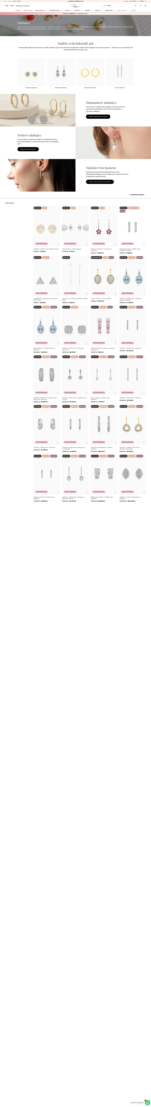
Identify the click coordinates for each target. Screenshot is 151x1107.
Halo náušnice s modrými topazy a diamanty (44, 348)
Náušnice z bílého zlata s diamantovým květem (74, 398)
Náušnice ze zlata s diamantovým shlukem (130, 497)
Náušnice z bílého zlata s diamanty (130, 348)
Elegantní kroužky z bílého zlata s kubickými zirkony (130, 249)
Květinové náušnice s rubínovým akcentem (101, 249)
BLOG (12, 6)
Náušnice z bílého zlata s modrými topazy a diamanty (130, 299)
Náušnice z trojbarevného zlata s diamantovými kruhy (130, 448)
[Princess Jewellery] (75, 5)
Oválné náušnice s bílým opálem (101, 298)
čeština (142, 1)
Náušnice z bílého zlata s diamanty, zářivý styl (73, 348)
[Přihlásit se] (140, 5)
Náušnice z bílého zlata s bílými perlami (46, 249)
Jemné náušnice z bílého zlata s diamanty (101, 398)
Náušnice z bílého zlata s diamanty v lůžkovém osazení (73, 497)
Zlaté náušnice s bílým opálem (71, 249)
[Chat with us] (147, 1102)
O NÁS (7, 6)
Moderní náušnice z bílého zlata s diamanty (44, 497)
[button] (145, 5)
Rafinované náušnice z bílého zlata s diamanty (102, 497)
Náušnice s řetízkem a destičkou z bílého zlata (75, 299)
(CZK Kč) (133, 1)
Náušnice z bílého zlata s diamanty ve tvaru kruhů (74, 448)
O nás (126, 1)
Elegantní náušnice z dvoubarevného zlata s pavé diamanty (45, 398)
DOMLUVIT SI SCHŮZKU (22, 6)
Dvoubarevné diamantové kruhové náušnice (102, 448)
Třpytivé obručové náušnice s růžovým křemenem (103, 348)
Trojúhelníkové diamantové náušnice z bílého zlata (46, 299)
